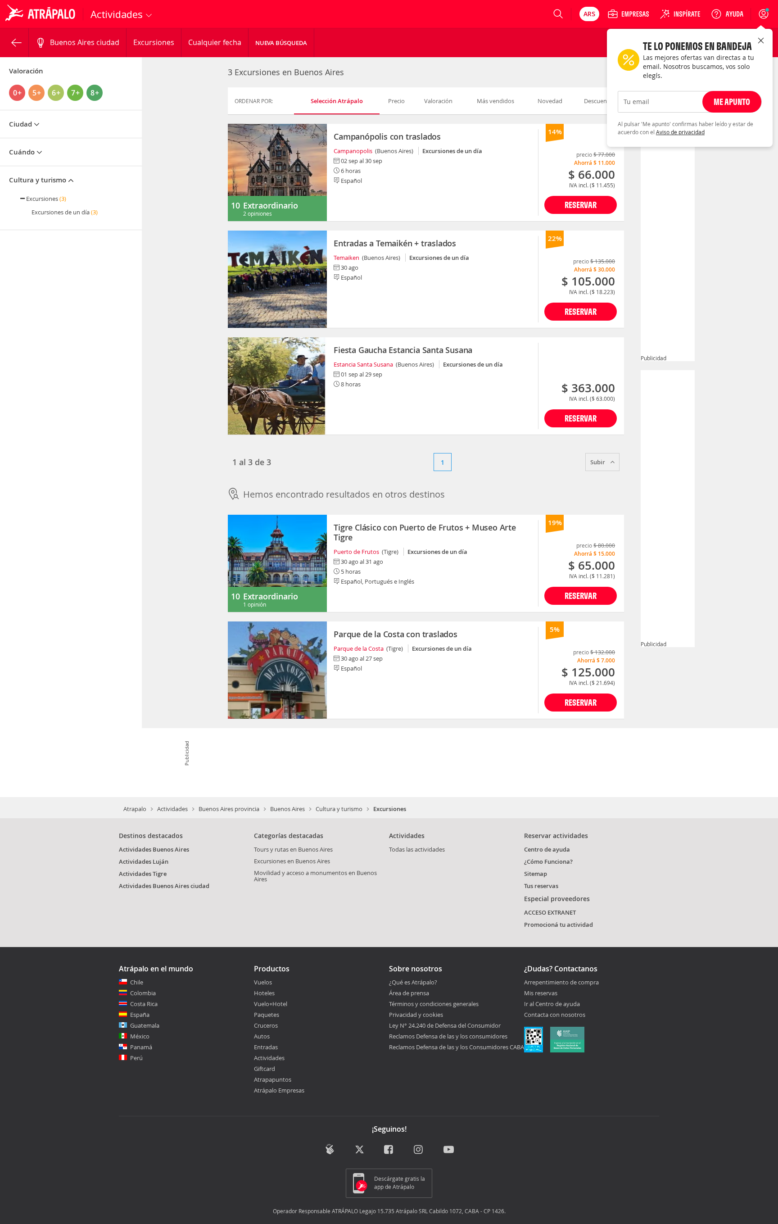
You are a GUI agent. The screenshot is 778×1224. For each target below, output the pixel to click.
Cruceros (266, 1025)
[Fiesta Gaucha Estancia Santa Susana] (277, 386)
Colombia (143, 993)
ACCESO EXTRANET (550, 912)
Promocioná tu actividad (558, 924)
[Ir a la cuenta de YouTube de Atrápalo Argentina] (448, 1150)
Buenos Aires (287, 809)
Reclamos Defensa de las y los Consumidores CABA (456, 1047)
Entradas (266, 1047)
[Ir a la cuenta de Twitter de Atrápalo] (359, 1150)
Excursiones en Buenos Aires (292, 861)
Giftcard (264, 1069)
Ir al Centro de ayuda (552, 1004)
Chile (136, 982)
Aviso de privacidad (680, 132)
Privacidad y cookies (416, 1015)
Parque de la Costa (359, 648)
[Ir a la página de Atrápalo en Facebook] (389, 1150)
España (139, 1015)
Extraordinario (270, 205)
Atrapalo (134, 809)
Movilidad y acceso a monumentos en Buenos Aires (315, 876)
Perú (136, 1058)
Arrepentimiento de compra (561, 982)
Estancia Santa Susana (363, 364)
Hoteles (264, 993)
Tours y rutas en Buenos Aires (293, 849)
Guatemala (144, 1025)
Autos (262, 1036)
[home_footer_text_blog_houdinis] (330, 1149)
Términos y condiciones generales (434, 1004)
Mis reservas (540, 993)
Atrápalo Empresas (279, 1090)
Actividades (172, 809)
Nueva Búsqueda (281, 43)
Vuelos (263, 982)
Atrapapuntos (272, 1079)
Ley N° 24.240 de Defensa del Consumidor (445, 1025)
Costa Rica (144, 1004)
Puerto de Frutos (356, 552)
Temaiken (346, 258)
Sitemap (535, 874)
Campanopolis (353, 151)
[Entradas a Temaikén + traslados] (277, 279)
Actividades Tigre (143, 874)
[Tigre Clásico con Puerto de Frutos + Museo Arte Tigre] (277, 563)
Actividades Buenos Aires (154, 849)
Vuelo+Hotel (270, 1004)
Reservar (581, 204)
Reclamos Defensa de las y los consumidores (448, 1036)
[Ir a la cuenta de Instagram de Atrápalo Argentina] (419, 1150)
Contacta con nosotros (554, 1015)
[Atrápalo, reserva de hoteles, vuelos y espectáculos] (41, 14)
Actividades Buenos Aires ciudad (164, 886)
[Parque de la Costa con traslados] (277, 670)
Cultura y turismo (339, 809)
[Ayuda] (727, 14)
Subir (598, 462)
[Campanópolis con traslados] (277, 172)
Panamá (141, 1047)
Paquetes (266, 1015)
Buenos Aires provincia (229, 809)
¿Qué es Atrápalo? (413, 982)
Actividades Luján (143, 861)
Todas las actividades (417, 849)
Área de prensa (409, 993)
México (139, 1036)
